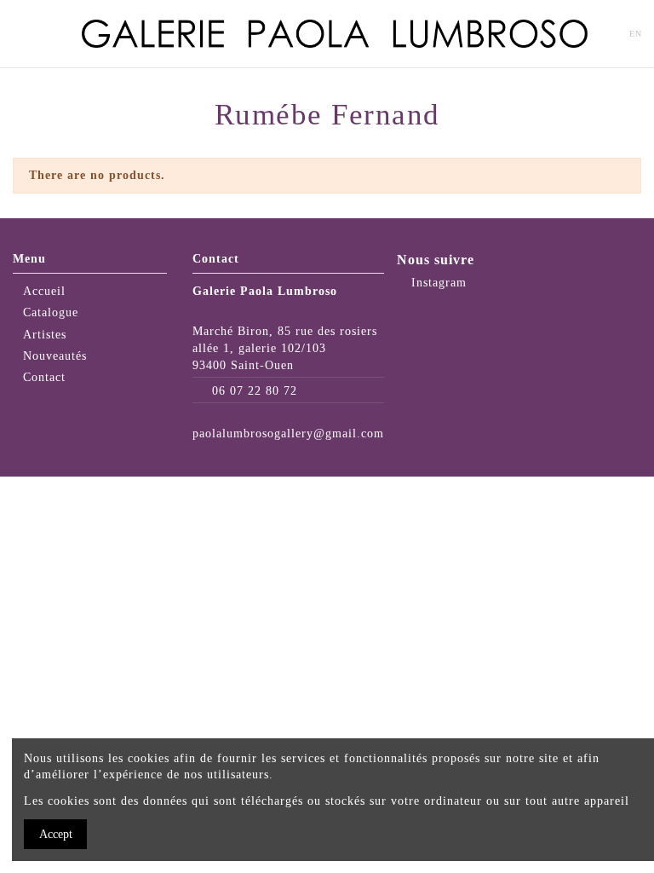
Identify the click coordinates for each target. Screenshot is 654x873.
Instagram (437, 282)
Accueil (44, 291)
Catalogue (50, 312)
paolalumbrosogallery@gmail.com (288, 433)
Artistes (44, 334)
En (635, 33)
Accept (55, 834)
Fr (608, 33)
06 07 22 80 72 (254, 390)
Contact (44, 377)
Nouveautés (55, 356)
